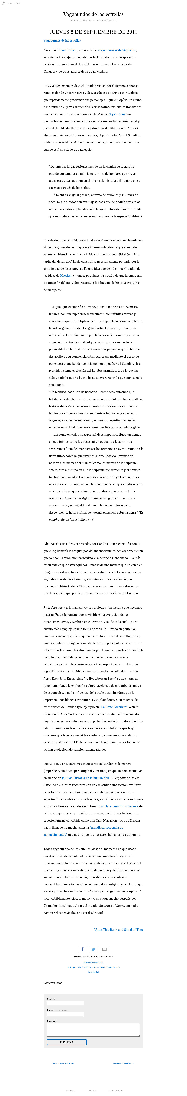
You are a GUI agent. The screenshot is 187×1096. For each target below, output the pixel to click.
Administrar (115, 1090)
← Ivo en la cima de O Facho (62, 1064)
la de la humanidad (85, 778)
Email (104, 949)
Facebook (82, 949)
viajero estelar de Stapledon (117, 50)
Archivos (93, 1090)
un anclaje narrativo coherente (117, 806)
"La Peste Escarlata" (113, 707)
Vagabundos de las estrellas (93, 14)
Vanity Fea (14, 3)
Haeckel (65, 275)
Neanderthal (93, 972)
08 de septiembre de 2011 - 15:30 (87, 20)
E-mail (57, 1010)
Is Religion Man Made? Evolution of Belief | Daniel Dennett (93, 967)
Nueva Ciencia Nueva (93, 962)
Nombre (51, 999)
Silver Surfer (66, 50)
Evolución (110, 20)
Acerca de (71, 1090)
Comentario (52, 1021)
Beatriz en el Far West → (123, 1064)
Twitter (93, 949)
